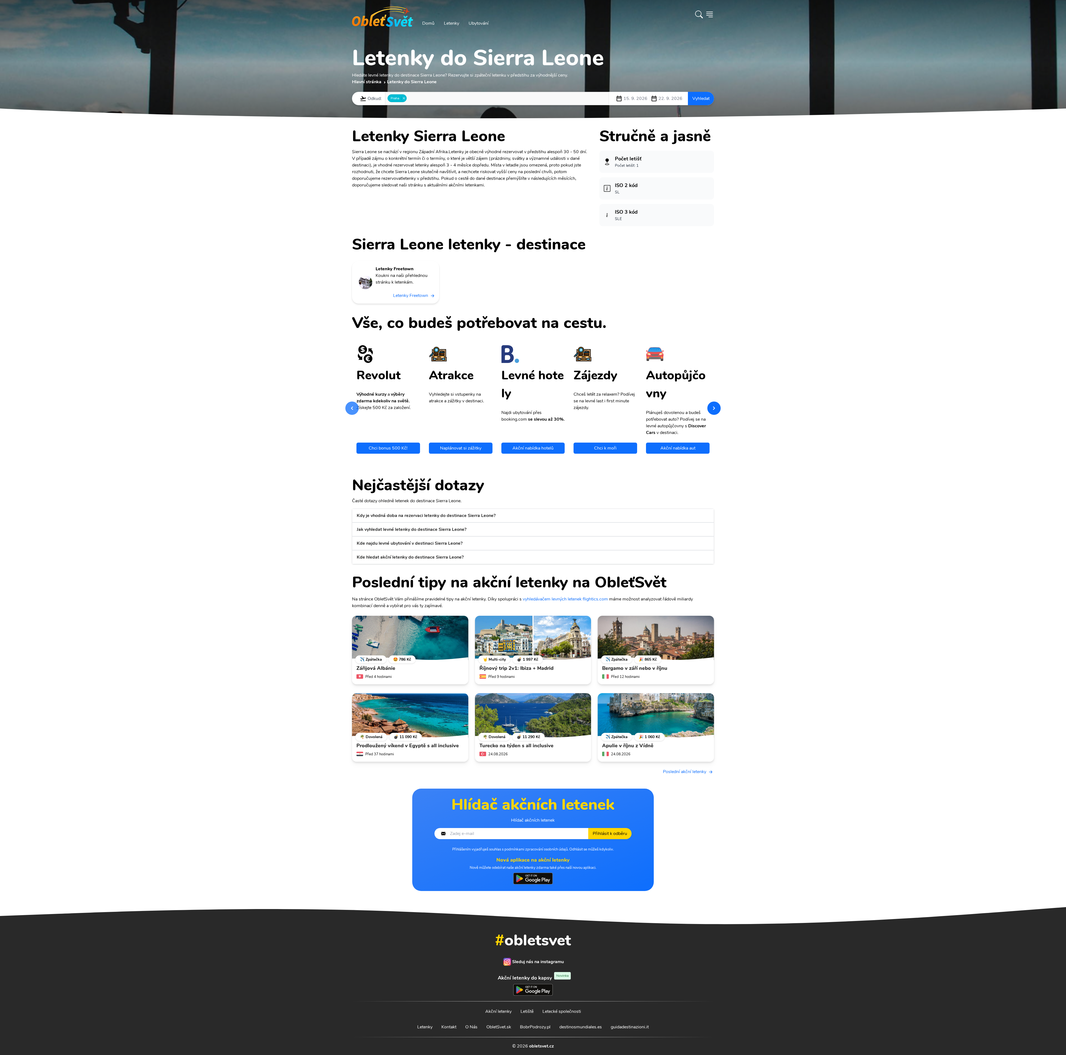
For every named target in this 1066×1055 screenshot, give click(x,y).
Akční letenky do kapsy (533, 977)
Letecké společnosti (561, 1011)
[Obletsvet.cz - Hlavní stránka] (382, 14)
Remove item (403, 98)
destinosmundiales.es (580, 1027)
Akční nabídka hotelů (533, 448)
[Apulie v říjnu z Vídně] (656, 715)
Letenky (451, 23)
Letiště (527, 1011)
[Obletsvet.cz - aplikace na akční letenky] (533, 878)
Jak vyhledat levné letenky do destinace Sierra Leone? (411, 529)
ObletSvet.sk (498, 1027)
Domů (428, 23)
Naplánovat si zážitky (460, 448)
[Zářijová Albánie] (410, 638)
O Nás (471, 1027)
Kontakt (448, 1027)
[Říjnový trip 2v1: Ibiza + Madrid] (533, 638)
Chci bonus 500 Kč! (388, 448)
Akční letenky (498, 1011)
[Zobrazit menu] (709, 14)
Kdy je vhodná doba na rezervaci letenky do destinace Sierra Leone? (426, 516)
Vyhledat (701, 98)
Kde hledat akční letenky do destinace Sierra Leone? (410, 557)
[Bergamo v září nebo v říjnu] (656, 638)
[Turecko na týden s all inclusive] (533, 715)
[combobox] (497, 98)
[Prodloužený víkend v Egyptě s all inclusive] (410, 715)
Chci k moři (605, 448)
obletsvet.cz (541, 1046)
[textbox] (410, 98)
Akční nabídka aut (677, 448)
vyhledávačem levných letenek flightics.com (565, 599)
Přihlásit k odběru (610, 834)
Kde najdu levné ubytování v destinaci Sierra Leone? (409, 543)
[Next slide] (714, 408)
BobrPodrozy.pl (535, 1027)
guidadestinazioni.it (630, 1027)
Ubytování (479, 23)
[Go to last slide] (352, 408)
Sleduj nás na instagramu (538, 962)
